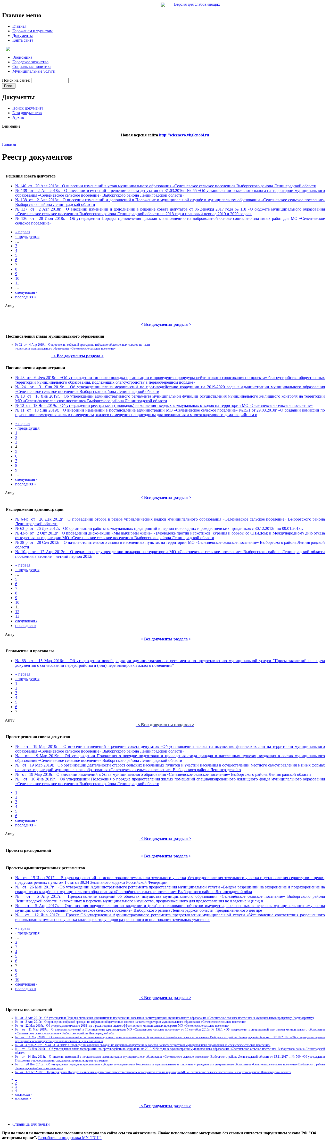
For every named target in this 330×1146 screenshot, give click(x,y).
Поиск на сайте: (16, 80)
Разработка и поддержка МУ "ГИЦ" (70, 1137)
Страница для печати (31, 1124)
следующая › (26, 292)
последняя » (25, 297)
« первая (22, 232)
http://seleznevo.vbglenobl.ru (184, 135)
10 (17, 278)
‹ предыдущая (27, 236)
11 (17, 283)
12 (17, 611)
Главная (9, 144)
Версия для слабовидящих (197, 4)
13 (17, 616)
